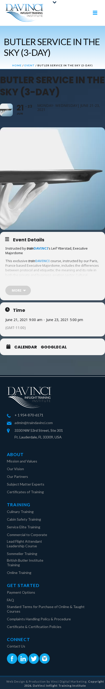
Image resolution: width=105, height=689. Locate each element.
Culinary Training (20, 511)
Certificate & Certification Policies (34, 626)
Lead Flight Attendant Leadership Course (24, 543)
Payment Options (21, 592)
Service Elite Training (23, 527)
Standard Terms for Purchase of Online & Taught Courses (46, 608)
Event (29, 65)
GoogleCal (54, 347)
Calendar (25, 347)
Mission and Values (22, 461)
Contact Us (16, 646)
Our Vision (15, 469)
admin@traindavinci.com (34, 422)
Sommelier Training (22, 553)
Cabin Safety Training (24, 519)
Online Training (19, 572)
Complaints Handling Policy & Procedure (39, 619)
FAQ (10, 600)
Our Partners (17, 476)
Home (17, 65)
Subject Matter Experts (25, 484)
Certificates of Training (25, 492)
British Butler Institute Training (25, 562)
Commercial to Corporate (27, 534)
